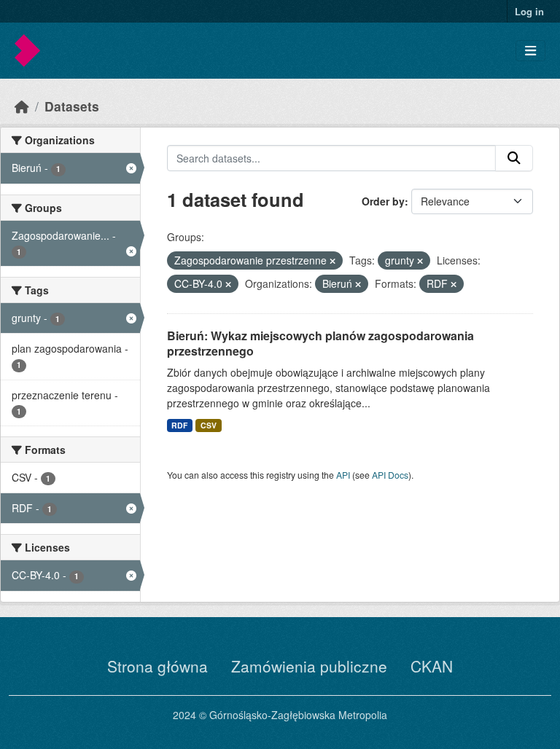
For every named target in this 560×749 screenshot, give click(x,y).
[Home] (22, 106)
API (343, 474)
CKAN (432, 666)
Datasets (71, 106)
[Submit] (514, 158)
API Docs (390, 474)
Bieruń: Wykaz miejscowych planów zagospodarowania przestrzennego (320, 343)
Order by (383, 201)
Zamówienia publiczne (309, 666)
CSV (209, 425)
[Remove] (332, 261)
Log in (529, 11)
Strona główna (157, 666)
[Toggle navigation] (530, 50)
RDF (179, 425)
